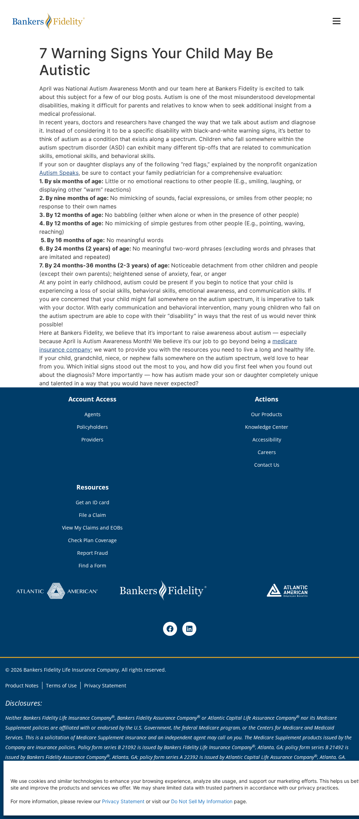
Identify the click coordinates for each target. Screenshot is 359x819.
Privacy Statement (123, 801)
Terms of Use (61, 685)
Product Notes (22, 685)
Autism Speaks (59, 172)
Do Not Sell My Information (201, 801)
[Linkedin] (189, 629)
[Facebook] (170, 629)
